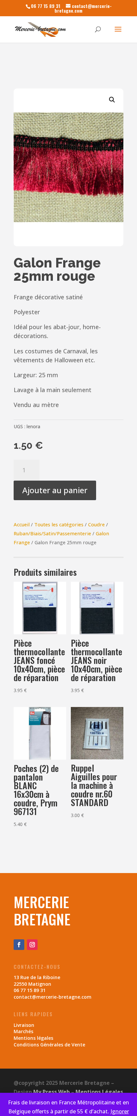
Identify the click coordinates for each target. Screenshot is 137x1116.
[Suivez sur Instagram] (32, 944)
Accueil (22, 524)
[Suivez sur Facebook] (19, 944)
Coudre (96, 524)
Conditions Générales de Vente (49, 1044)
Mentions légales (33, 1038)
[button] (112, 100)
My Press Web (51, 1091)
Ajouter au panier (54, 490)
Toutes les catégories (58, 524)
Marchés (23, 1031)
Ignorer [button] (119, 1111)
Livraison (24, 1025)
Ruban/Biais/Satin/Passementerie (52, 533)
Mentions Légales (99, 1091)
